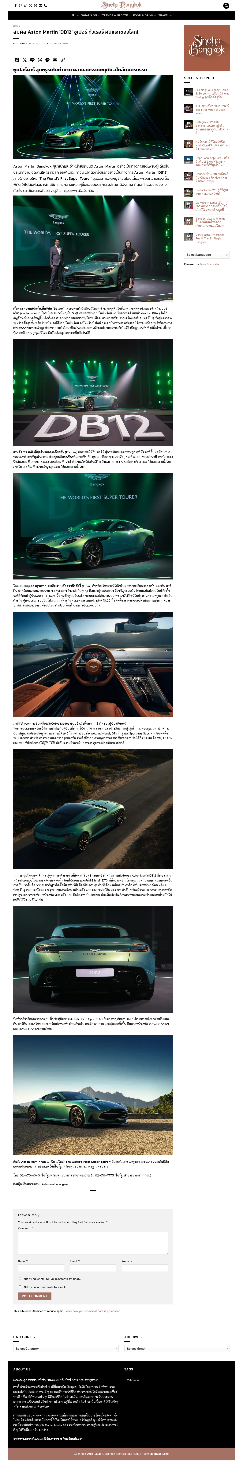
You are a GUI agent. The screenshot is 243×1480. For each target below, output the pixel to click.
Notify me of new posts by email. (45, 1287)
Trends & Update (115, 15)
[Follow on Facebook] (15, 5)
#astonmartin (133, 1380)
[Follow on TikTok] (25, 5)
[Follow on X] (30, 5)
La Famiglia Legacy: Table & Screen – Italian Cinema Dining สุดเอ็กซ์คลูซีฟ (212, 93)
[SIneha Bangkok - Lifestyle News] (121, 6)
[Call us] (45, 5)
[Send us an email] (40, 5)
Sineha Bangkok (58, 43)
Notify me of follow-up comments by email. (52, 1278)
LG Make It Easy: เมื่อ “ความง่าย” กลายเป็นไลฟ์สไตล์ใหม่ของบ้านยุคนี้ (211, 206)
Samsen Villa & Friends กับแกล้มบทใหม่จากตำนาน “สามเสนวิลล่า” (210, 222)
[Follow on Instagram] (20, 5)
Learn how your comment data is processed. (93, 1311)
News (16, 26)
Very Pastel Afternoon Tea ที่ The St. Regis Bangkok (210, 238)
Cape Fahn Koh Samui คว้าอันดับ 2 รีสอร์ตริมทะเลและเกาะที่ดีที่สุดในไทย (212, 161)
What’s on (89, 15)
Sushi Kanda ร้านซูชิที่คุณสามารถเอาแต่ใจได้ (212, 191)
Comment (25, 1228)
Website (127, 1261)
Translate (213, 264)
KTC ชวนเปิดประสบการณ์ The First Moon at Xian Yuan (212, 109)
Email (75, 1261)
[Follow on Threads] (35, 5)
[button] (226, 6)
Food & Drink (143, 15)
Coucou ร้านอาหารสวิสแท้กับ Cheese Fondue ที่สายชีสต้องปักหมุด (212, 177)
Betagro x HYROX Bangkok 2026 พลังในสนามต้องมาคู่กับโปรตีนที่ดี (212, 127)
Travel (164, 15)
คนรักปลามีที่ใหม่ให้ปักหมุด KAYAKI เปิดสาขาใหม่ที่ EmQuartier (213, 145)
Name (23, 1261)
